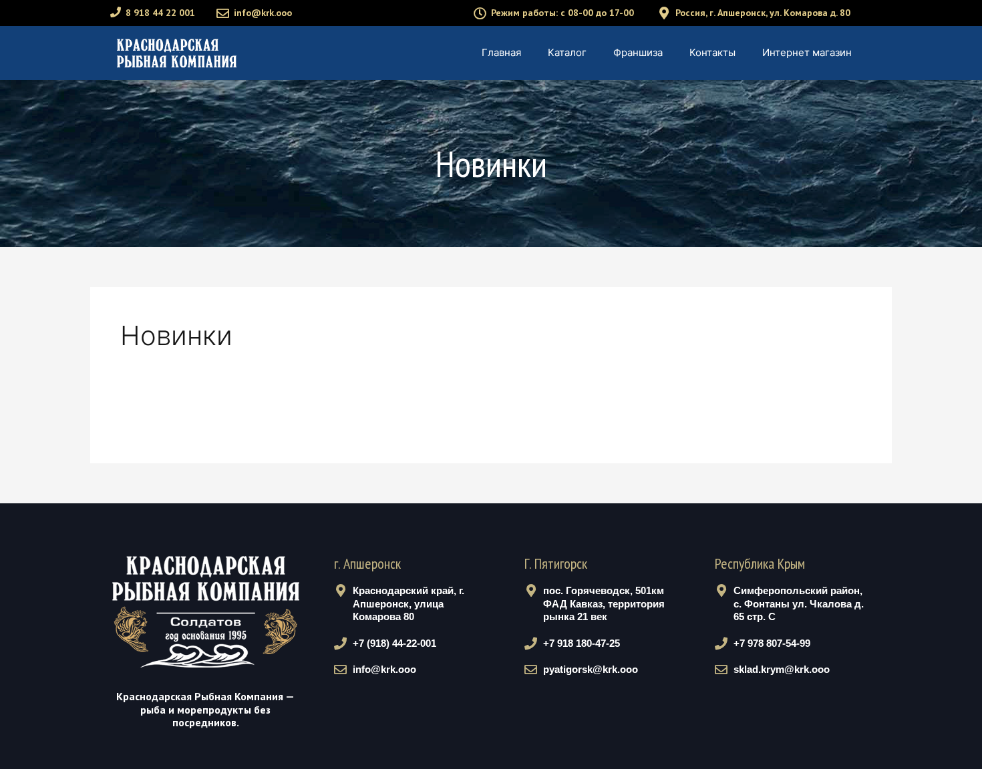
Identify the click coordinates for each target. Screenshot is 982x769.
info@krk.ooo (263, 13)
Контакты (712, 52)
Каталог (567, 52)
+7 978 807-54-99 (771, 643)
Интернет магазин (807, 52)
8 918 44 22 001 (160, 13)
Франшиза (638, 52)
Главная (501, 52)
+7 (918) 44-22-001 (394, 643)
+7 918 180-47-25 (581, 643)
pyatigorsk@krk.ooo (590, 669)
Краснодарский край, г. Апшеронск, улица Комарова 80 (408, 603)
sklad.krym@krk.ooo (781, 669)
